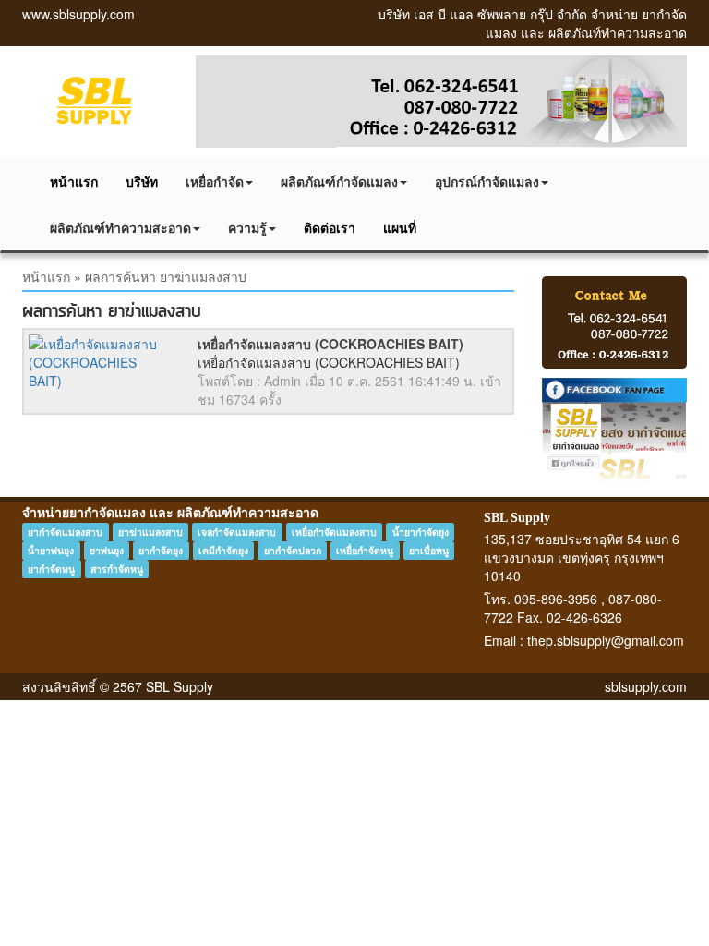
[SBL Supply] (95, 99)
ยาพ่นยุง (107, 550)
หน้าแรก (74, 181)
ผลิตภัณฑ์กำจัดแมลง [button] (339, 181)
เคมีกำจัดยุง (223, 550)
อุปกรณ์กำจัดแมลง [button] (487, 181)
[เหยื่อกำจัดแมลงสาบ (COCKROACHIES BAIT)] (99, 362)
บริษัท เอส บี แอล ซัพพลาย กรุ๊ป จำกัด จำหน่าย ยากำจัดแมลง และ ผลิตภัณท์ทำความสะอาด (532, 23)
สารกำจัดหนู (116, 569)
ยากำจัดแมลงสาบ (65, 532)
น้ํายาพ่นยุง (51, 550)
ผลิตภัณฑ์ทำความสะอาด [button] (120, 227)
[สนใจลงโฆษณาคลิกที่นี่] (615, 322)
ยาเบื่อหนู (429, 550)
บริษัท (142, 181)
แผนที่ (399, 227)
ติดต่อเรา (329, 227)
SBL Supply (517, 518)
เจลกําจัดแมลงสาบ (237, 532)
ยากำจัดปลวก (292, 550)
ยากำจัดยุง (160, 550)
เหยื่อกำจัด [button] (215, 181)
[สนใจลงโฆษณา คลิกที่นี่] (615, 430)
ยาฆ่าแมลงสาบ (150, 532)
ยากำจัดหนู (51, 569)
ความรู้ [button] (247, 227)
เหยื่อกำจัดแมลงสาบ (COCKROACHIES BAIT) (330, 343)
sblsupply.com (646, 686)
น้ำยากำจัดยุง (420, 532)
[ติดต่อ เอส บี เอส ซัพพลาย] (442, 101)
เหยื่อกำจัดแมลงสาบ (334, 532)
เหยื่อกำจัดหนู (364, 550)
